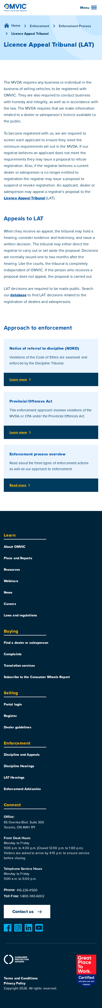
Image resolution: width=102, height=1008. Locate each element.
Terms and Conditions (21, 978)
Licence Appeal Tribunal (24, 198)
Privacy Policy (14, 983)
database (18, 295)
